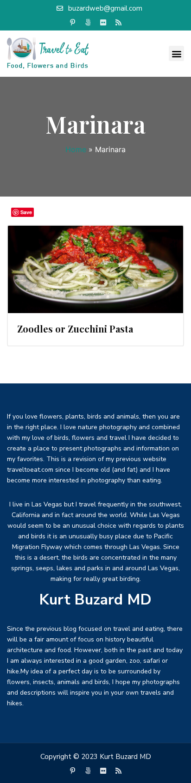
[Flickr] (103, 22)
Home (75, 149)
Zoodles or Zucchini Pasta (75, 328)
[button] (176, 53)
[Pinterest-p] (73, 22)
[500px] (88, 22)
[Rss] (119, 22)
